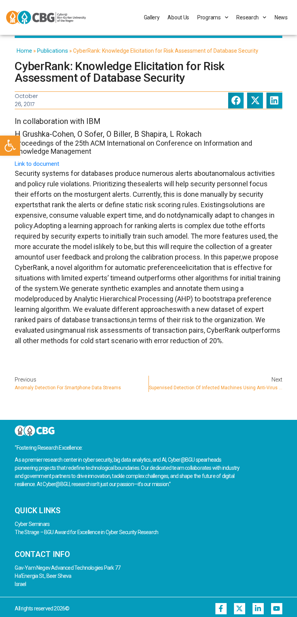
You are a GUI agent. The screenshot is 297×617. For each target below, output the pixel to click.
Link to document (37, 163)
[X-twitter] (239, 608)
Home (24, 50)
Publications (52, 50)
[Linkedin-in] (258, 608)
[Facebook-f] (221, 608)
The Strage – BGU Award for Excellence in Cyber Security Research (86, 532)
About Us (178, 17)
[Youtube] (276, 608)
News (281, 17)
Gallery (152, 17)
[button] (10, 146)
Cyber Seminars (32, 524)
